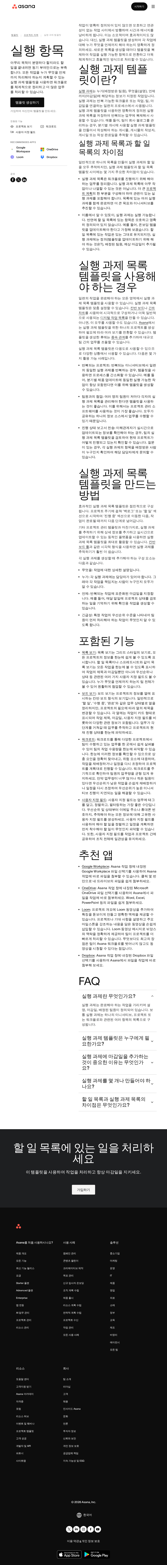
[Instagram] (83, 1529)
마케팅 (113, 1260)
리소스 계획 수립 (72, 1305)
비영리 (113, 1334)
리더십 (66, 1386)
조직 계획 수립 (71, 1290)
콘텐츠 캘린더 (70, 1260)
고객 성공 (21, 1438)
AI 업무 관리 (22, 1312)
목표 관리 (68, 1275)
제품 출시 (68, 1298)
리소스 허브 (22, 1416)
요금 (18, 1275)
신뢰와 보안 (69, 1438)
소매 (112, 1305)
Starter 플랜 (22, 1283)
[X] (69, 1529)
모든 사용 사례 (71, 1334)
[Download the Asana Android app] (96, 1554)
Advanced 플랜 (24, 1290)
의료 (112, 1298)
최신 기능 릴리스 (25, 1268)
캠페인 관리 (69, 1253)
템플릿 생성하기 (27, 102)
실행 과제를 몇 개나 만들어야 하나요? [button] (116, 1083)
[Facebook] (90, 1529)
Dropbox (88, 955)
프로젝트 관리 (23, 1320)
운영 (112, 1268)
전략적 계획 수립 (72, 1312)
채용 (65, 1401)
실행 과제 (85, 91)
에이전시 (115, 1342)
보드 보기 (89, 693)
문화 (65, 1416)
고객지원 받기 (23, 1386)
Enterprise (21, 1298)
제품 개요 (21, 1253)
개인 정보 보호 (71, 1446)
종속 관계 (118, 337)
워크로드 (88, 739)
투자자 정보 (69, 1431)
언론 (65, 1423)
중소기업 (115, 1253)
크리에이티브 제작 (73, 1268)
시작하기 (139, 6)
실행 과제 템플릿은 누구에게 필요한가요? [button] (115, 1041)
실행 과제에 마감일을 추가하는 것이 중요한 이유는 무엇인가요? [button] (115, 1062)
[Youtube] (97, 1529)
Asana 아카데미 (25, 1394)
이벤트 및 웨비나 (25, 1423)
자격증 (19, 1401)
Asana (143, 322)
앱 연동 (20, 1305)
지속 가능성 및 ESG (73, 1460)
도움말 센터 (22, 1379)
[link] (14, 35)
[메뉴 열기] (153, 6)
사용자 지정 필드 (94, 800)
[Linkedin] (76, 1529)
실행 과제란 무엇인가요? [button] (108, 996)
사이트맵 (21, 1460)
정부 (112, 1312)
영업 (112, 1290)
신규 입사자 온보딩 (73, 1283)
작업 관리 (68, 1327)
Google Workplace (95, 866)
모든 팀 (114, 1349)
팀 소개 (67, 1379)
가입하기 (83, 1190)
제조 (112, 1327)
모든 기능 (21, 1260)
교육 (112, 1320)
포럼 (18, 1408)
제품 (112, 1283)
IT (111, 1275)
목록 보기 (89, 652)
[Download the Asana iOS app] (69, 1554)
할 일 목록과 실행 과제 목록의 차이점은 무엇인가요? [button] (114, 1102)
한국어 (87, 1514)
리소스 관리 (22, 1327)
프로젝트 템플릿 (25, 1431)
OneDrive (89, 888)
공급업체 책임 (70, 1453)
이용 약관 (73, 1541)
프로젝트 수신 (70, 1320)
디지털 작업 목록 (112, 317)
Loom (86, 909)
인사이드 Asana (72, 1408)
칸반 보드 (137, 308)
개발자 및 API (23, 1446)
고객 (65, 1394)
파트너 (19, 1453)
